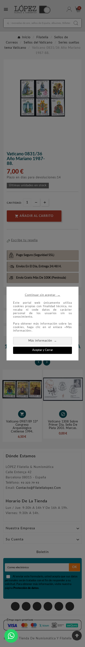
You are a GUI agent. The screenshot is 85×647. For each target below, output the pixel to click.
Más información (42, 340)
